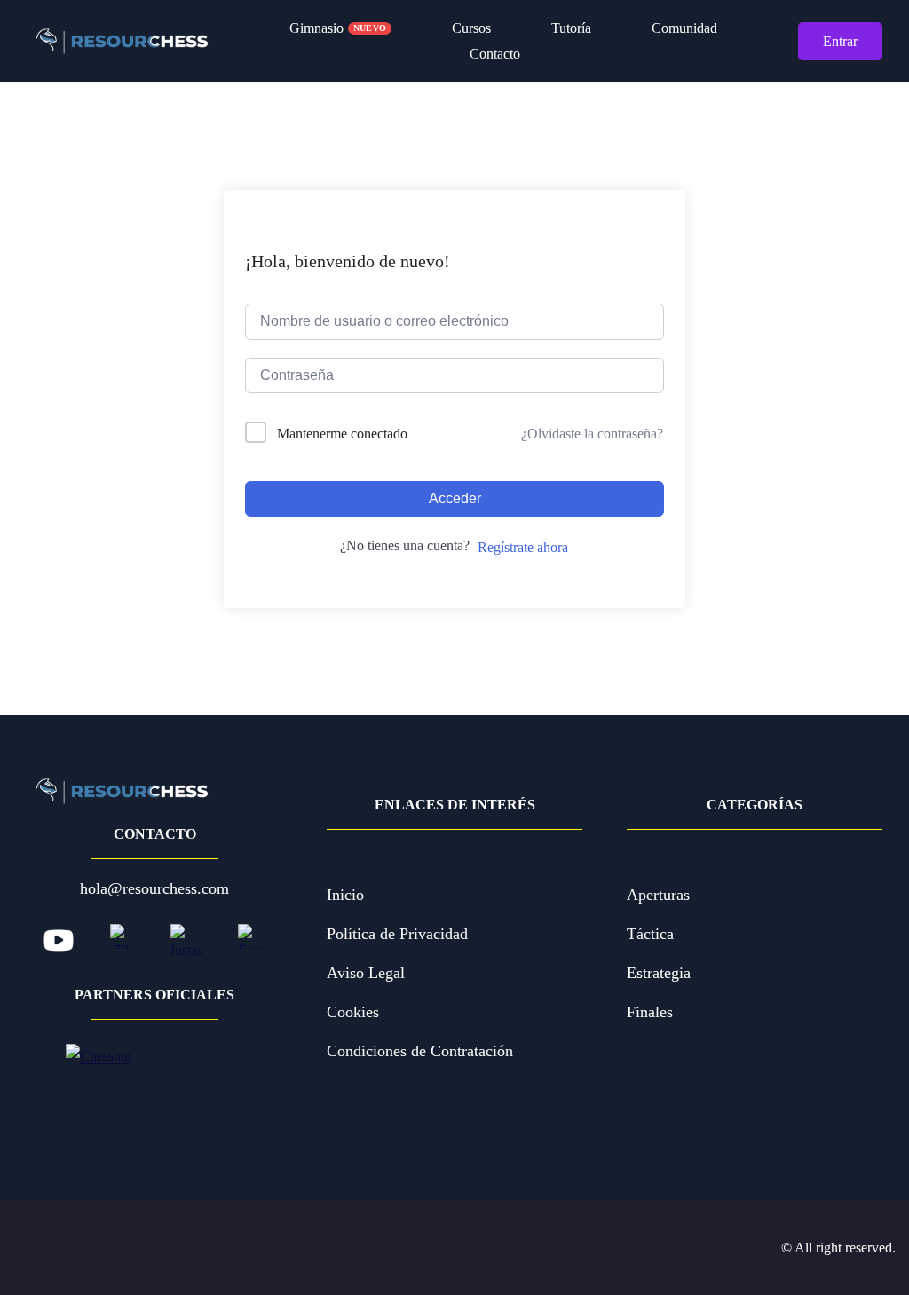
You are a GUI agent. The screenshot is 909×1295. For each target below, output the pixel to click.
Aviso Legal (366, 973)
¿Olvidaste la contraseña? (592, 433)
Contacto (495, 53)
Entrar (840, 41)
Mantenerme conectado (342, 433)
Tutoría (567, 28)
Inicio (345, 895)
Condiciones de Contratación (420, 1051)
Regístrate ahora (523, 547)
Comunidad (680, 28)
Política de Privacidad (397, 934)
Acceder (455, 498)
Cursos (468, 28)
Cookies (353, 1012)
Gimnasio (338, 28)
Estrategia (659, 973)
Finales (650, 1012)
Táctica (650, 934)
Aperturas (658, 895)
